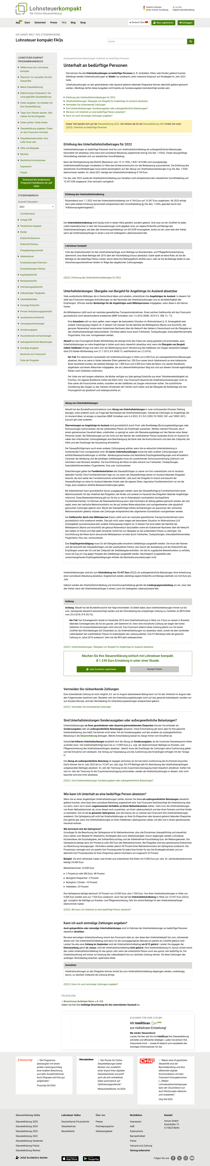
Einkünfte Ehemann (30, 238)
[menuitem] (138, 22)
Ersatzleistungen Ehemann (33, 262)
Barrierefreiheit (137, 1136)
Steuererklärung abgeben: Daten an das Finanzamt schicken (36, 130)
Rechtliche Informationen (33, 160)
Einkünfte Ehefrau (29, 244)
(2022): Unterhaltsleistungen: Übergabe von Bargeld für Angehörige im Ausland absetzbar (108, 647)
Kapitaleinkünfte (28, 274)
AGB (132, 1126)
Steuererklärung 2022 (108, 124)
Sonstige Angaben (29, 348)
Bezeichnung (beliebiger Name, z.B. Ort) (83, 1001)
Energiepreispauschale (31, 250)
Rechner (24, 154)
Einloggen (187, 22)
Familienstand (27, 213)
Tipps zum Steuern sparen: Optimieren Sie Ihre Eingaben (36, 114)
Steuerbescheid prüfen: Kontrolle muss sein (34, 140)
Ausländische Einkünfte (32, 317)
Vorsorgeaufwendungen (32, 323)
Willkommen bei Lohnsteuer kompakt (34, 69)
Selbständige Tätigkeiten (32, 293)
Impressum (26, 166)
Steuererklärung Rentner (28, 1150)
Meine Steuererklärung (31, 87)
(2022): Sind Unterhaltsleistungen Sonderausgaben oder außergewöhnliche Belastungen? (108, 780)
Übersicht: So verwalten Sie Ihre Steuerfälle (36, 79)
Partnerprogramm (105, 1126)
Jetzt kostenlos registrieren (102, 669)
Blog (73, 22)
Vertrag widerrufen (140, 1150)
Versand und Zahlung (141, 1145)
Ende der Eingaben (29, 360)
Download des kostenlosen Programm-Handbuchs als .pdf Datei (36, 183)
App (18, 22)
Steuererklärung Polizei (27, 1145)
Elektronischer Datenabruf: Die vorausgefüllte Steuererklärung (35, 95)
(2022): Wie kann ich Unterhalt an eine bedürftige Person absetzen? (97, 909)
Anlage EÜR (26, 219)
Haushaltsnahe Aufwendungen (35, 335)
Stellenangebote (104, 1131)
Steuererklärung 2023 (27, 1131)
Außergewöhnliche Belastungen (79, 58)
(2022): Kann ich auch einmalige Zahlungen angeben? (91, 984)
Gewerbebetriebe (28, 299)
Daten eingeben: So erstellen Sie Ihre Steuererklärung (36, 105)
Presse (23, 172)
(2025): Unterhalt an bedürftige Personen (86, 127)
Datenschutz (136, 1131)
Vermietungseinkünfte (31, 287)
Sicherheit (40, 22)
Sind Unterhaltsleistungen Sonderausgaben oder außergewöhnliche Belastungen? (107, 108)
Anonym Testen (154, 669)
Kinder (23, 232)
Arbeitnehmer (27, 256)
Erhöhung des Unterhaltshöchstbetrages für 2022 (90, 97)
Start (27, 22)
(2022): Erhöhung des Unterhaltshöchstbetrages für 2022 (92, 277)
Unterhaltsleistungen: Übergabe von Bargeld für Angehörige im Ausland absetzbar (107, 101)
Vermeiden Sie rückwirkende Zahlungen (86, 104)
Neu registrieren (164, 22)
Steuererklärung (88, 735)
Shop (83, 22)
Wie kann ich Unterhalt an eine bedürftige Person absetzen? (96, 112)
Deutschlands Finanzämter (75, 1121)
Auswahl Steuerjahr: (28, 201)
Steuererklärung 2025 (154, 124)
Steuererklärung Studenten (29, 1140)
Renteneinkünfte (28, 281)
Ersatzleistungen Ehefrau (32, 268)
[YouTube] (192, 1158)
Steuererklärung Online (28, 1115)
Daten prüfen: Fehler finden (34, 122)
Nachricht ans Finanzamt (33, 354)
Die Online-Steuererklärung (46, 13)
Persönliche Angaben (31, 226)
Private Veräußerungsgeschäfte (36, 311)
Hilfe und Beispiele (29, 148)
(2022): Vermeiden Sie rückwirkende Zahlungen (87, 707)
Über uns (100, 1115)
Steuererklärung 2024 (27, 1126)
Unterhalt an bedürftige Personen (112, 58)
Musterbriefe (67, 1131)
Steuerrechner (68, 1126)
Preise (53, 22)
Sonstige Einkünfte (29, 305)
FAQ (64, 22)
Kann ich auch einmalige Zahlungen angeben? (89, 115)
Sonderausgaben (28, 329)
